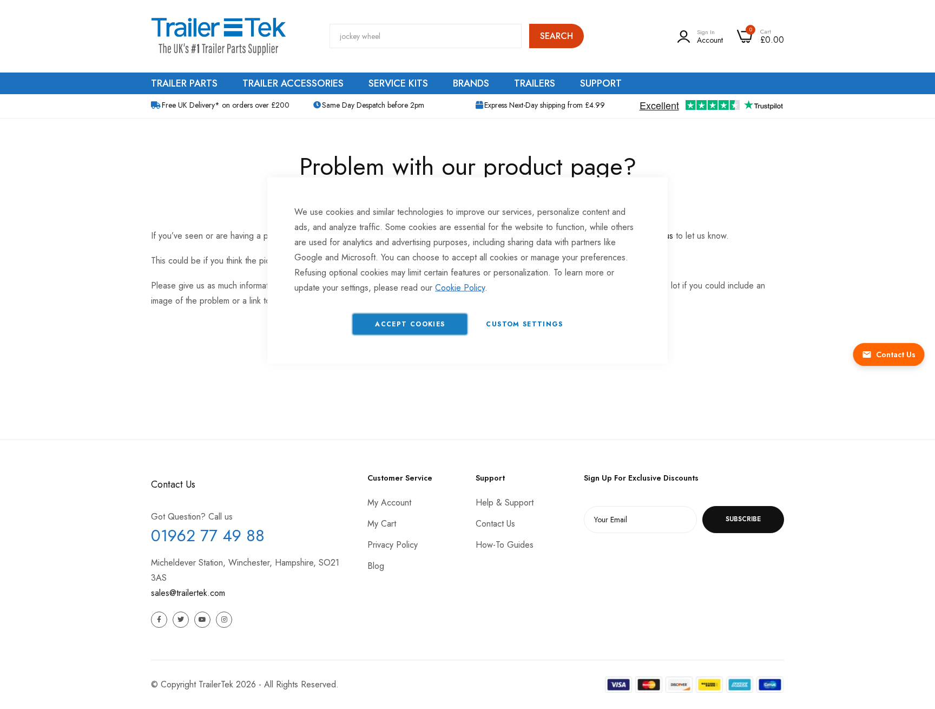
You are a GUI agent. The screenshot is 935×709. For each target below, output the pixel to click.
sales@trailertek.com (188, 593)
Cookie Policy (460, 287)
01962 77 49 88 (208, 535)
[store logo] (218, 36)
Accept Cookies (410, 324)
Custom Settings (524, 324)
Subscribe (743, 519)
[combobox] (426, 36)
